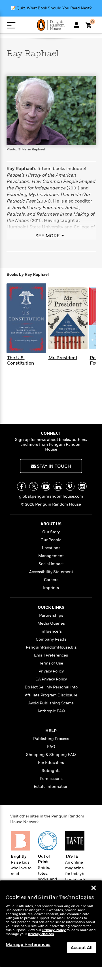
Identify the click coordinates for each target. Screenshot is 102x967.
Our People (51, 540)
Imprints (51, 587)
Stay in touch (53, 466)
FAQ (51, 746)
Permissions (51, 778)
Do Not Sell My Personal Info (51, 687)
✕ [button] (93, 889)
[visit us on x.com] (33, 486)
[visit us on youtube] (45, 486)
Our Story (51, 532)
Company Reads (51, 639)
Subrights (51, 770)
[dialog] (51, 924)
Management (51, 556)
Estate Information (51, 786)
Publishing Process (51, 738)
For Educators (51, 762)
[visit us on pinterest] (70, 486)
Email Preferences (51, 655)
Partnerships (51, 615)
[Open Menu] (11, 25)
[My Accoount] (76, 25)
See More (47, 236)
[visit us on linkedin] (58, 486)
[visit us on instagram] (82, 486)
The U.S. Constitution (20, 360)
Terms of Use (51, 663)
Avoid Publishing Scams (51, 703)
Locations (51, 548)
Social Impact (51, 564)
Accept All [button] (82, 947)
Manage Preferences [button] (28, 944)
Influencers (51, 631)
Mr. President (62, 358)
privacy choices (41, 934)
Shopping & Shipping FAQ (51, 754)
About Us (51, 524)
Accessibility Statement (51, 572)
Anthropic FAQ (51, 711)
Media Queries (51, 623)
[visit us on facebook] (21, 486)
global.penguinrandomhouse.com (51, 496)
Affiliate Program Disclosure (51, 695)
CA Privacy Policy (51, 679)
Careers (51, 579)
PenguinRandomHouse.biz (51, 647)
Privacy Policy (51, 671)
